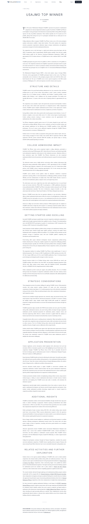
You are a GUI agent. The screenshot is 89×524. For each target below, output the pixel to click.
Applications (38, 2)
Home (25, 2)
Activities (54, 2)
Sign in (71, 2)
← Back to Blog (26, 8)
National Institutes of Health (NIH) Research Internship (53, 474)
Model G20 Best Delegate (60, 466)
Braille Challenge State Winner (53, 489)
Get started (78, 2)
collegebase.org (47, 512)
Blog (61, 2)
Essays (46, 2)
